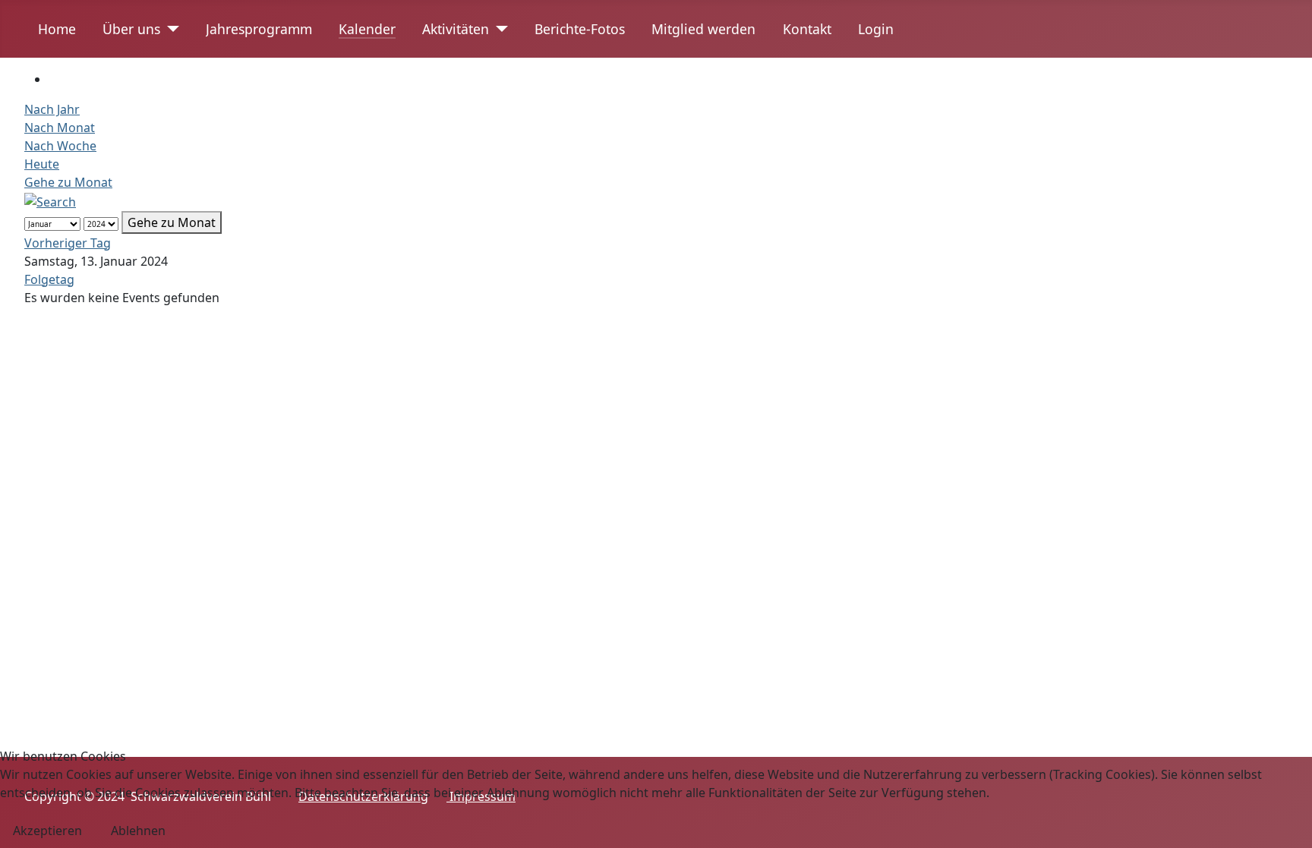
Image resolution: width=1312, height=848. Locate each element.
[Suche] (50, 200)
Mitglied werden (703, 29)
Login (876, 29)
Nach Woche (60, 145)
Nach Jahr (52, 109)
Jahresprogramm (259, 29)
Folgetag (49, 279)
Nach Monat (59, 127)
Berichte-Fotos (580, 29)
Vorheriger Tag (67, 243)
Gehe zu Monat (68, 182)
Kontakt (807, 29)
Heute (41, 164)
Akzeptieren (47, 830)
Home (57, 29)
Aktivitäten (455, 29)
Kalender (367, 29)
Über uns (131, 29)
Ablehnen (138, 830)
